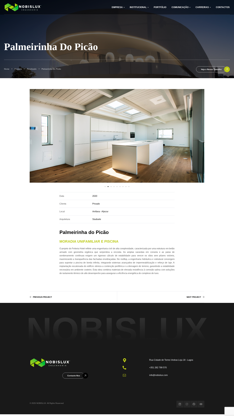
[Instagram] (186, 404)
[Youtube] (201, 404)
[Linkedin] (179, 404)
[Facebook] (194, 404)
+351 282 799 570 (158, 367)
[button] (211, 69)
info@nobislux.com (158, 375)
